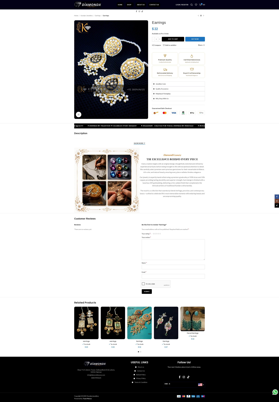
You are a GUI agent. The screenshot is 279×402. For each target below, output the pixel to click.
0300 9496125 (96, 378)
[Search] (191, 5)
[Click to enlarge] (78, 114)
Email (144, 272)
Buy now (195, 39)
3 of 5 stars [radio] (157, 233)
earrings (86, 341)
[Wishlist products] (196, 5)
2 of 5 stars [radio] (155, 233)
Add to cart (173, 39)
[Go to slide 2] (140, 351)
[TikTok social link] (142, 11)
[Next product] (203, 15)
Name (144, 263)
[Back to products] (201, 15)
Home (76, 15)
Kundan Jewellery (87, 15)
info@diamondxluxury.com (96, 375)
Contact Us (141, 371)
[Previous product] (198, 15)
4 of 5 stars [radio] (158, 233)
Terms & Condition (140, 382)
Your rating (146, 234)
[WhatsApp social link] (204, 45)
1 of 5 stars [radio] (153, 233)
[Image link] (95, 364)
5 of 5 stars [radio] (160, 233)
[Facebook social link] (136, 11)
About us (141, 367)
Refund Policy (141, 375)
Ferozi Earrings (192, 333)
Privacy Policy (141, 378)
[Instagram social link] (139, 11)
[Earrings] (139, 323)
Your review (146, 237)
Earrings (98, 15)
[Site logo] (87, 4)
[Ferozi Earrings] (192, 319)
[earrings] (86, 323)
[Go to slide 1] (138, 351)
